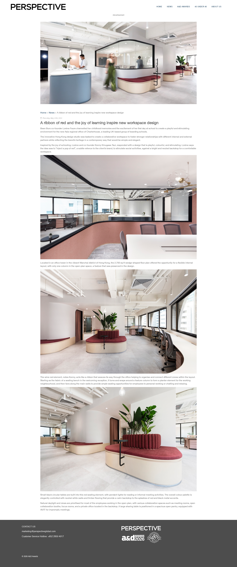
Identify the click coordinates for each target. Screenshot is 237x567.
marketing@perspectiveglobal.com (39, 531)
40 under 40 (201, 7)
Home (159, 7)
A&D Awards (183, 7)
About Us (216, 7)
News (170, 7)
